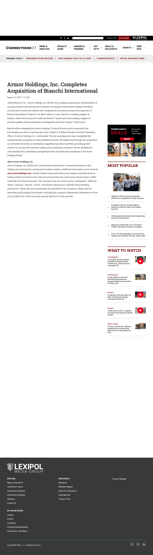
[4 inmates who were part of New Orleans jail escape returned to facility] (140, 295)
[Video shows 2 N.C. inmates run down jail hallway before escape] (140, 310)
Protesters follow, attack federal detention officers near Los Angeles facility (126, 207)
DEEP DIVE (139, 47)
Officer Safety (113, 324)
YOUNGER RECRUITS (106, 58)
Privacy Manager (119, 479)
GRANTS (127, 47)
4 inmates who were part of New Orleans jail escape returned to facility (119, 297)
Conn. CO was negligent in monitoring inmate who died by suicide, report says (128, 235)
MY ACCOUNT (124, 38)
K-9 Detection (113, 275)
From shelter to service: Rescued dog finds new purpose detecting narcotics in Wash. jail (119, 280)
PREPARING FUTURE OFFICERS (39, 58)
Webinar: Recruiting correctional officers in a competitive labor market (127, 197)
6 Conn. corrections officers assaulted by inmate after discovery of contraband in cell (119, 329)
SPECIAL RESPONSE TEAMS (132, 58)
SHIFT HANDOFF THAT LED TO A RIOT (74, 58)
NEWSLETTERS (112, 38)
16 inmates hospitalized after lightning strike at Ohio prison (128, 217)
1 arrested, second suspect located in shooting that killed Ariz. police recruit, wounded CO (119, 262)
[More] (53, 48)
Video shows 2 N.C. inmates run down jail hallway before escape (120, 313)
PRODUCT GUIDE (62, 47)
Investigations (113, 257)
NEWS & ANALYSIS (44, 47)
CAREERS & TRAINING (79, 47)
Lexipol (23, 545)
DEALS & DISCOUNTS (111, 47)
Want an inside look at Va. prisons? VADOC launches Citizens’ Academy (126, 226)
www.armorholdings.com (19, 173)
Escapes (111, 292)
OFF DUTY (96, 47)
